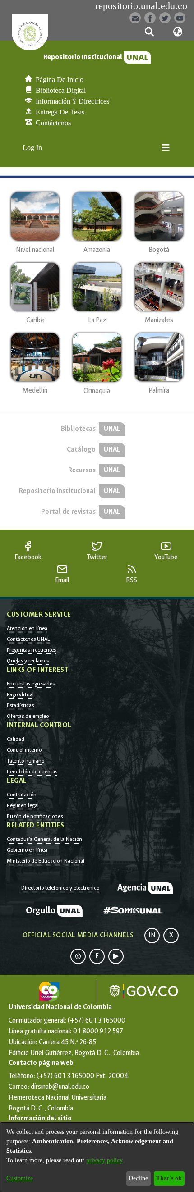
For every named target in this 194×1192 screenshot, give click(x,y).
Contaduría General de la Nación (44, 839)
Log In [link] (33, 147)
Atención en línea (27, 628)
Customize (19, 1178)
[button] (149, 32)
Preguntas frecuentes (31, 649)
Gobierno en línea (27, 850)
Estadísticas (20, 705)
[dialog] (97, 1157)
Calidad (15, 739)
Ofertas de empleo (28, 716)
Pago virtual (20, 694)
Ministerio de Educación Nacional (45, 860)
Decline (138, 1178)
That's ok (169, 1178)
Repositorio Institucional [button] (83, 57)
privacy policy (104, 1160)
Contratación (22, 794)
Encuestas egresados (31, 683)
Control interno (24, 750)
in (152, 935)
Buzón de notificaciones (35, 816)
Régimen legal (23, 805)
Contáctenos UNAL (28, 639)
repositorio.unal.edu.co (141, 5)
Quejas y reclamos (28, 660)
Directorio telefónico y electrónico (60, 887)
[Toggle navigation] (165, 147)
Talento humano (25, 760)
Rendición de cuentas (32, 771)
